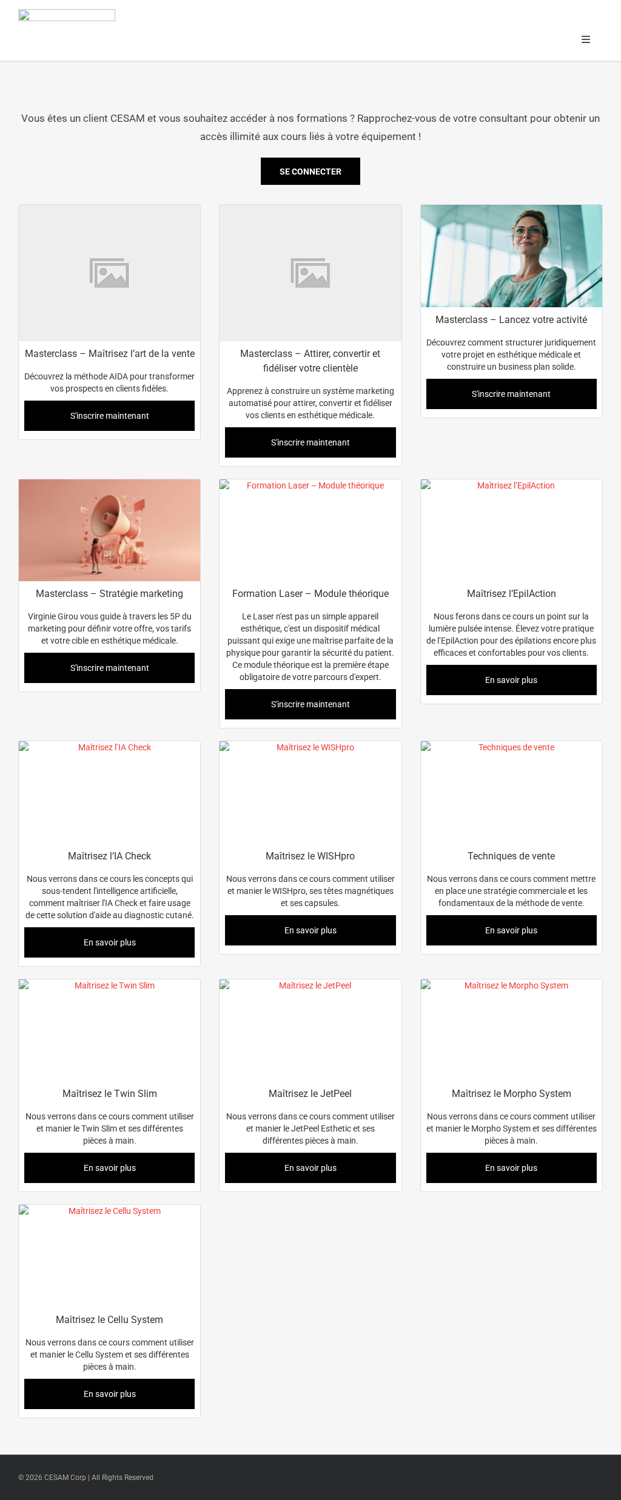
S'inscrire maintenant (109, 416)
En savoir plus (511, 680)
